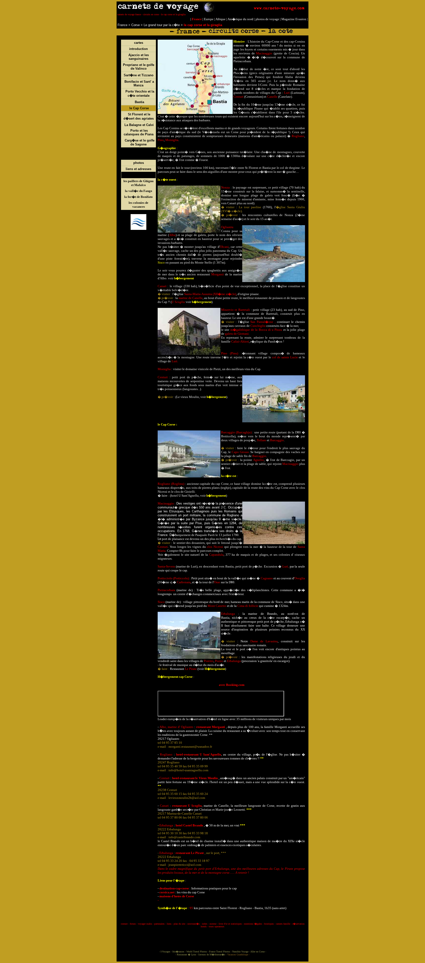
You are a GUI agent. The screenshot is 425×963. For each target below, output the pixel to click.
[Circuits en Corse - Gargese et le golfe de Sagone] (124, 140)
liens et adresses (138, 169)
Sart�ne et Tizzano (138, 75)
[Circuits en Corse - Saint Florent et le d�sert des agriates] (127, 114)
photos (138, 163)
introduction (138, 49)
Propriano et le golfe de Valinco (138, 66)
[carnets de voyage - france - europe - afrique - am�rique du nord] (212, 11)
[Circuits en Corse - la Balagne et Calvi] (123, 125)
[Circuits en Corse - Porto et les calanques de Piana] (129, 130)
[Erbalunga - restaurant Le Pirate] (175, 853)
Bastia (139, 102)
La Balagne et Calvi (139, 125)
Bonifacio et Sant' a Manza (139, 83)
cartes (138, 43)
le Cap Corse (139, 108)
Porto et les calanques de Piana (138, 132)
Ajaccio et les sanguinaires (138, 57)
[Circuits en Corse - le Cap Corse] (128, 108)
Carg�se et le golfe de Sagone (139, 142)
